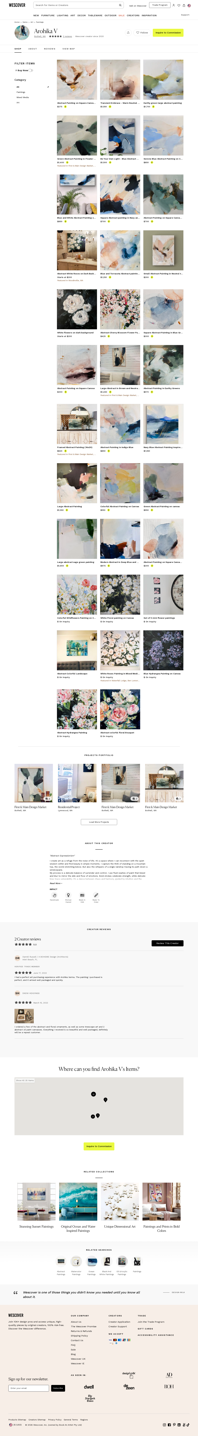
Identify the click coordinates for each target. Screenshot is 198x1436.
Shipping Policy (79, 1335)
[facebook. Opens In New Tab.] (169, 1425)
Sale (73, 1349)
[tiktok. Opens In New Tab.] (188, 1424)
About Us (76, 1321)
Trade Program (160, 5)
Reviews (50, 49)
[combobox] (78, 5)
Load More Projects (99, 822)
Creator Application (119, 1321)
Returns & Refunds (81, 1331)
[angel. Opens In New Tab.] (183, 1425)
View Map (68, 49)
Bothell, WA (40, 36)
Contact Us (77, 1340)
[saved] (179, 6)
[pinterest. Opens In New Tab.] (174, 1425)
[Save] (93, 63)
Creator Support (118, 1326)
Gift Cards (145, 1329)
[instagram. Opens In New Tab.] (164, 1425)
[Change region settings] (189, 5)
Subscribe (58, 1388)
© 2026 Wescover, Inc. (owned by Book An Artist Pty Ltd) (53, 1425)
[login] (174, 5)
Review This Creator (167, 943)
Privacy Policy (54, 1420)
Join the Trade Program (151, 1321)
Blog (73, 1354)
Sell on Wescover (138, 6)
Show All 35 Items (25, 1080)
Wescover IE (77, 1363)
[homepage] (18, 5)
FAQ (73, 1345)
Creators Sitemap (37, 1420)
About (32, 49)
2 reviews (67, 36)
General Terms (71, 1420)
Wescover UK (78, 1358)
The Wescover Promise (83, 1326)
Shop (17, 49)
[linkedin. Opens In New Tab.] (179, 1425)
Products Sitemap (17, 1420)
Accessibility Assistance (156, 1335)
